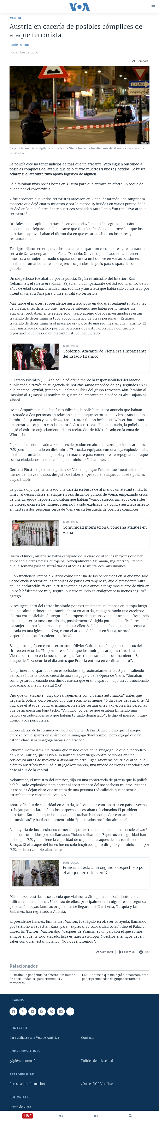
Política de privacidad (97, 1061)
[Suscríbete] (61, 1011)
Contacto (88, 1038)
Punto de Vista (20, 1107)
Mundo (15, 18)
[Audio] (61, 1116)
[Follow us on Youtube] (32, 1011)
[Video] (96, 1116)
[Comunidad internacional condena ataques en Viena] (35, 533)
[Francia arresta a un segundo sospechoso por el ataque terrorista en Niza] (35, 873)
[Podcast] (51, 1011)
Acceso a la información (27, 1084)
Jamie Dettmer (20, 45)
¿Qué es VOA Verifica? (97, 1084)
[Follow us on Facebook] (13, 1011)
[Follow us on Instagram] (70, 1011)
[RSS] (42, 1011)
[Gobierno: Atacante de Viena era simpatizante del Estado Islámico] (35, 357)
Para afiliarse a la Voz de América (34, 1038)
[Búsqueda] (130, 1116)
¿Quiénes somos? (22, 1061)
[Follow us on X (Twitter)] (23, 1011)
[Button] (140, 60)
